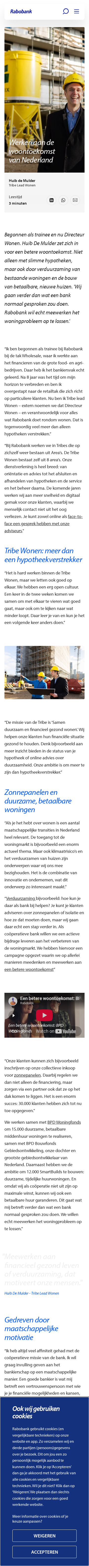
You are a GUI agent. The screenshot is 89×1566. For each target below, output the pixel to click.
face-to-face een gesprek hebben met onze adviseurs (43, 524)
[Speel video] (13, 1015)
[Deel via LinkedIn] (51, 200)
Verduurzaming (21, 898)
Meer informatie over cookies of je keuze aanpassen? (40, 1519)
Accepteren (44, 1552)
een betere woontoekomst (29, 969)
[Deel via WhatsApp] (63, 200)
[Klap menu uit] (77, 11)
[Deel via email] (75, 200)
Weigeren (45, 1536)
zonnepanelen (27, 1075)
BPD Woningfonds (64, 1122)
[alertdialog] (44, 1481)
